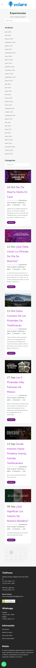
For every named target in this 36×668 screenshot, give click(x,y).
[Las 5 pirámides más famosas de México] (18, 366)
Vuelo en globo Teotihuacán (16, 202)
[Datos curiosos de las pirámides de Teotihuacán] (18, 300)
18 (20, 560)
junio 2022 (8, 87)
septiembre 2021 (10, 115)
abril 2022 (8, 94)
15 (7, 560)
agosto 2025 (9, 46)
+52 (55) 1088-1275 (8, 581)
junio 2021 (8, 126)
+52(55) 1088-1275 (8, 619)
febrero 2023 (9, 60)
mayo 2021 (8, 129)
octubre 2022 (9, 73)
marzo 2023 (8, 56)
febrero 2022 (9, 101)
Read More (11, 222)
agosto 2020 (9, 154)
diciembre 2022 (9, 67)
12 (16, 556)
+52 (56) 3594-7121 (8, 590)
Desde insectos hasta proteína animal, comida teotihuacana (17, 453)
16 (11, 560)
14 (25, 556)
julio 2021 (8, 122)
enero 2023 (8, 63)
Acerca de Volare (7, 635)
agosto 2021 (9, 119)
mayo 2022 (8, 91)
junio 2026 (8, 32)
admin (8, 205)
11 (11, 556)
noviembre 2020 (10, 147)
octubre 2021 (9, 112)
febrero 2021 (9, 140)
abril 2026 (8, 35)
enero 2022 (8, 105)
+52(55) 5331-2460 (8, 614)
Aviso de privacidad (8, 638)
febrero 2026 (9, 39)
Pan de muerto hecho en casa (17, 192)
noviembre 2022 (10, 70)
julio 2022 (8, 84)
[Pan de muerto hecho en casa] (18, 176)
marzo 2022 (8, 98)
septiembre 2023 (10, 53)
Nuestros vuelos (7, 632)
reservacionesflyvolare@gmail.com (12, 596)
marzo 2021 (8, 136)
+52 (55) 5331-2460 (8, 583)
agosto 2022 (9, 80)
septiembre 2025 (10, 42)
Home (11, 17)
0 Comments (16, 205)
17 (16, 560)
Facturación (5, 629)
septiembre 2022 (10, 77)
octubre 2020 (9, 150)
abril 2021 (8, 133)
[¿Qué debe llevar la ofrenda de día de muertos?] (18, 235)
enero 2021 (8, 143)
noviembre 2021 (10, 108)
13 (20, 556)
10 (7, 556)
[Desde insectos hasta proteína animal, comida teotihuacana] (18, 433)
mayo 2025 (8, 49)
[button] (3, 664)
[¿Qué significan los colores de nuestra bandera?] (18, 495)
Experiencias (23, 200)
